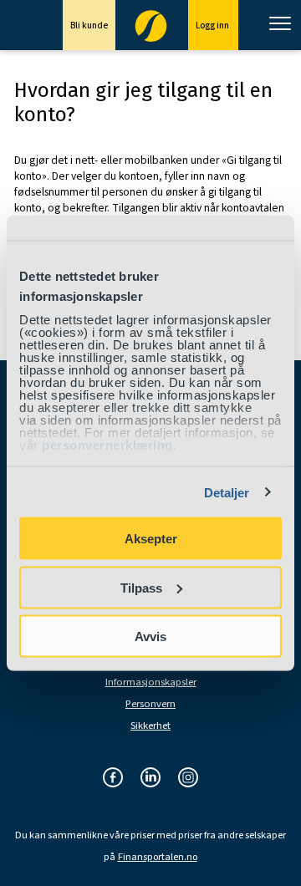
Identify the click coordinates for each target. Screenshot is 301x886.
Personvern (150, 704)
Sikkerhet (150, 726)
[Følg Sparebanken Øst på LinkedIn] (150, 778)
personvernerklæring (107, 444)
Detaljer (227, 492)
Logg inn (213, 25)
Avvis (150, 636)
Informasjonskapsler (150, 682)
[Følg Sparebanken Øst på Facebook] (112, 778)
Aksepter (151, 539)
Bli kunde (89, 25)
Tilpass (141, 587)
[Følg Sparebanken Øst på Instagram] (188, 778)
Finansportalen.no (157, 857)
